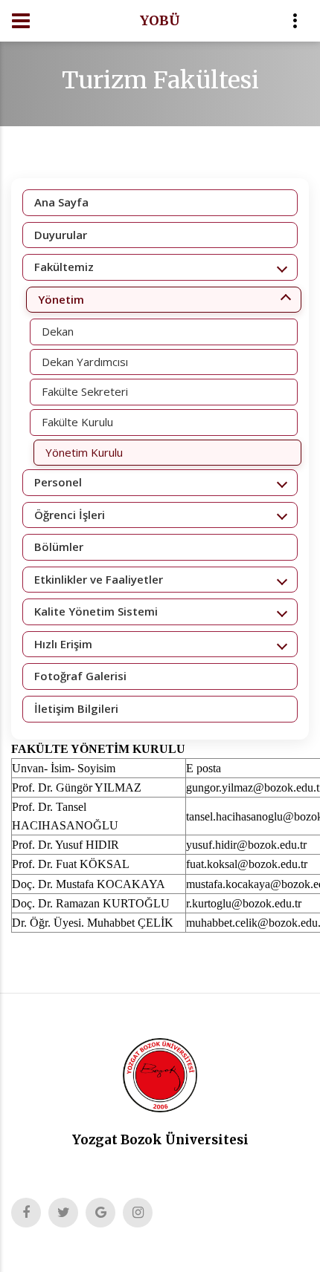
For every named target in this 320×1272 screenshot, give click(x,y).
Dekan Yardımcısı (85, 361)
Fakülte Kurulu (77, 421)
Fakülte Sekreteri (85, 391)
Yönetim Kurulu (84, 452)
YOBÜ (160, 20)
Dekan (58, 331)
